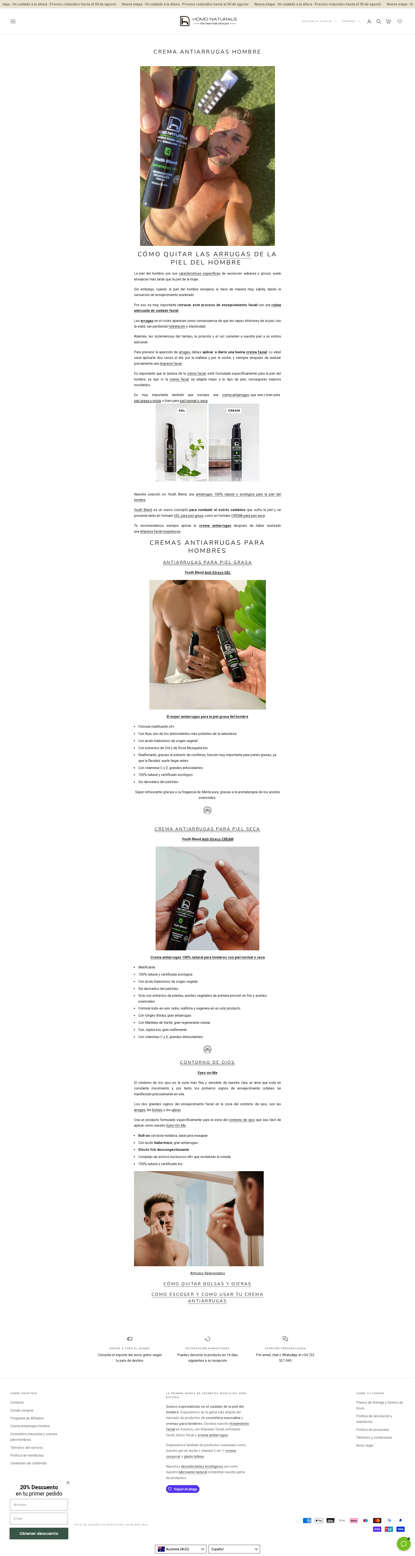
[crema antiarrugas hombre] (207, 155)
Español (349, 21)
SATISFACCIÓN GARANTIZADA (207, 1348)
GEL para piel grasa (188, 516)
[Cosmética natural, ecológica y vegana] (207, 810)
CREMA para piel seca (248, 516)
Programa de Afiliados (27, 1418)
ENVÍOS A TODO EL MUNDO (130, 1348)
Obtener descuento (38, 1533)
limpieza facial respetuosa (160, 531)
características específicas (199, 273)
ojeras (176, 1110)
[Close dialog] (68, 1482)
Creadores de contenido (28, 1463)
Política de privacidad (372, 1430)
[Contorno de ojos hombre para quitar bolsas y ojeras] (199, 1219)
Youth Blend (143, 510)
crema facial (256, 352)
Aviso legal (364, 1445)
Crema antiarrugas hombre (30, 1426)
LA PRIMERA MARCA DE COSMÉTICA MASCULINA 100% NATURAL (100, 1524)
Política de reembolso (27, 1455)
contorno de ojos (242, 1120)
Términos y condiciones (374, 1437)
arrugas (232, 254)
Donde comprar (22, 1410)
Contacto (17, 1402)
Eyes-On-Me (176, 1125)
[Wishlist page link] (400, 21)
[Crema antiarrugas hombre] (207, 442)
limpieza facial (171, 364)
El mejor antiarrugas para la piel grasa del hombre (207, 717)
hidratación (177, 326)
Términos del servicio (26, 1448)
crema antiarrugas (235, 395)
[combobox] (180, 1549)
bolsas (157, 1110)
